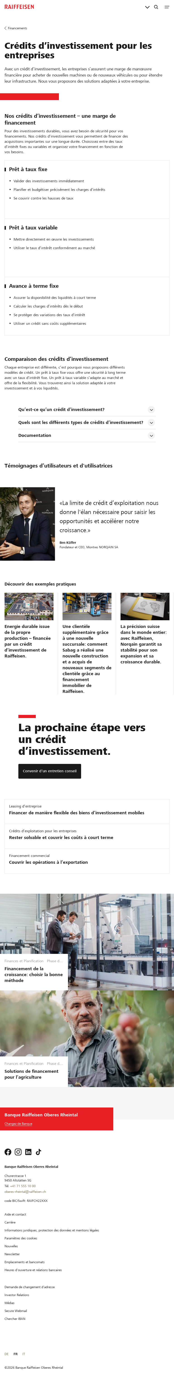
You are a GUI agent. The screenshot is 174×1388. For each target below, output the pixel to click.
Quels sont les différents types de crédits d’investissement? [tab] (80, 422)
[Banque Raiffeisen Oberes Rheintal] (19, 6)
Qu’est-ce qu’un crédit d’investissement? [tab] (61, 409)
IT (23, 1354)
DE (6, 1354)
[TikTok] (38, 1152)
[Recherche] (156, 6)
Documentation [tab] (34, 435)
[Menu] (167, 6)
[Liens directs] (147, 6)
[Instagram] (18, 1152)
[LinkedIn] (28, 1152)
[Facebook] (8, 1152)
